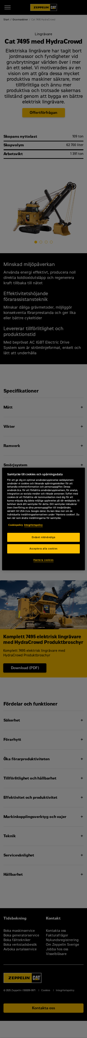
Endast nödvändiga (43, 537)
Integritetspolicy (33, 525)
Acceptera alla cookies (43, 549)
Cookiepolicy (15, 525)
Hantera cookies (43, 560)
